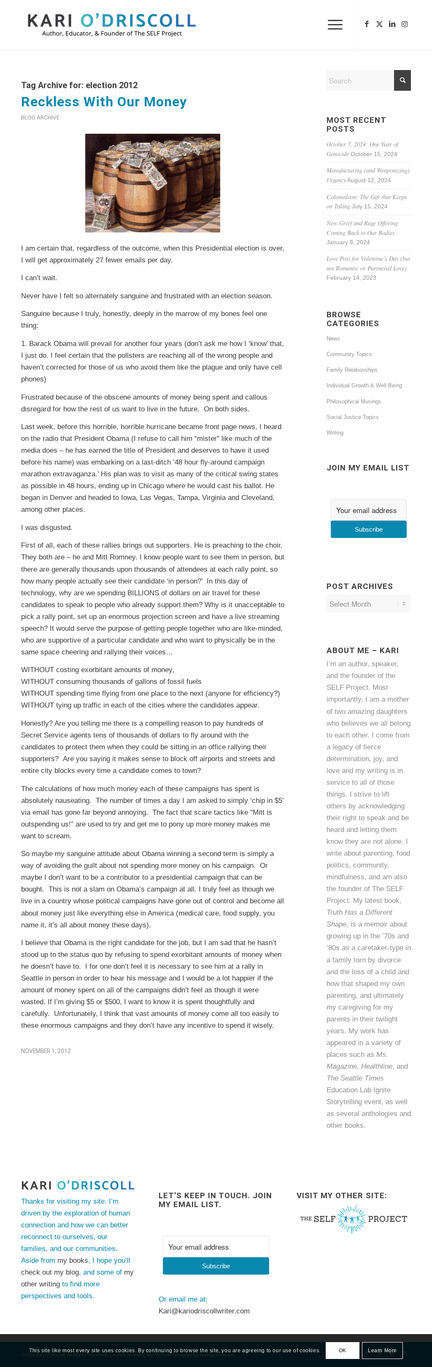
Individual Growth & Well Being (364, 385)
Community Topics (349, 354)
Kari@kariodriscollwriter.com (204, 1311)
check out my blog (50, 1272)
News (333, 338)
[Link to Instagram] (404, 24)
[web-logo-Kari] (127, 25)
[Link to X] (379, 24)
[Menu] (332, 25)
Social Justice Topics (353, 417)
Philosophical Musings (354, 401)
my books (72, 1260)
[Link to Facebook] (366, 24)
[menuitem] (332, 25)
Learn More (382, 1350)
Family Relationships (352, 370)
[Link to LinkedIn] (392, 24)
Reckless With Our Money (104, 102)
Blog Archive (40, 117)
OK (342, 1350)
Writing (335, 433)
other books (345, 1125)
